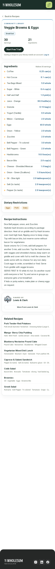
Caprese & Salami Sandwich (18, 359)
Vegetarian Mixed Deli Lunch (18, 350)
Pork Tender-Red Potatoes (17, 323)
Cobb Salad (10, 368)
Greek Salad (10, 386)
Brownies (8, 378)
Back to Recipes (12, 16)
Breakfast (10, 33)
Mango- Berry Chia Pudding (18, 332)
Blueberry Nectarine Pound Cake (20, 341)
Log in (46, 55)
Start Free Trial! (13, 49)
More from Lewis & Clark (27, 307)
